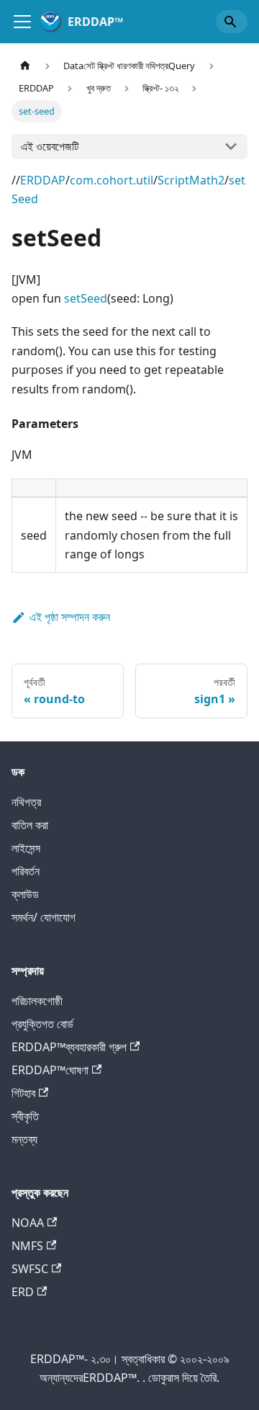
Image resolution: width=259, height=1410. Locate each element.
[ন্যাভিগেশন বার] (22, 21)
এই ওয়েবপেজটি (49, 146)
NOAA (28, 1223)
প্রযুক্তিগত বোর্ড (42, 1024)
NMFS (27, 1246)
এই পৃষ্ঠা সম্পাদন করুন (69, 617)
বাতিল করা (30, 825)
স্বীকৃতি (25, 1116)
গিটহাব (23, 1093)
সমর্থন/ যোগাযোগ (44, 917)
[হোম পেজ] (25, 66)
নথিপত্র (26, 802)
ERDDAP (42, 180)
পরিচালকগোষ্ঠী (37, 1001)
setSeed (85, 298)
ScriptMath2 (191, 180)
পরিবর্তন (26, 871)
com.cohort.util (111, 180)
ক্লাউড (25, 894)
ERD (23, 1292)
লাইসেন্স (26, 848)
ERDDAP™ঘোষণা (50, 1070)
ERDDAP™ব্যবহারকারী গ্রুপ (69, 1047)
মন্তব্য (24, 1139)
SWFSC (30, 1269)
